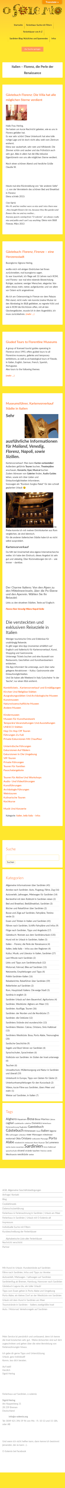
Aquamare (22, 1119)
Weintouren (10, 793)
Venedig (21, 609)
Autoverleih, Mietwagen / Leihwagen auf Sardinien (26, 1277)
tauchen (36, 1151)
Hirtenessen (30, 1131)
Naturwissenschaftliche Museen (21, 703)
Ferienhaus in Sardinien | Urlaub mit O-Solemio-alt (26, 1218)
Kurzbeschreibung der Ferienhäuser (19, 1232)
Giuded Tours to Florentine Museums (31, 342)
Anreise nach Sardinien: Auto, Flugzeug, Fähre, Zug (30, 890)
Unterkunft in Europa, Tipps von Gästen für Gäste (30, 1078)
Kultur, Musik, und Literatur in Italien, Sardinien (28, 953)
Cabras (52, 1119)
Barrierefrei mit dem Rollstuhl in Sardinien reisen (29, 899)
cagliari (10, 1123)
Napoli (35, 609)
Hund (38, 1131)
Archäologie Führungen (16, 789)
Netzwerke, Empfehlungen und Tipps (24, 972)
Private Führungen (13, 762)
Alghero (11, 1119)
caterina (27, 1123)
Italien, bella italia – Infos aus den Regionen (26, 949)
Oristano (26, 1138)
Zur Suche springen (32, 49)
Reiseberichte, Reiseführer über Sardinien (26, 981)
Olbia (18, 1139)
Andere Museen (12, 708)
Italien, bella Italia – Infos (28, 816)
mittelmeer (48, 1135)
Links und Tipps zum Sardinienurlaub (23, 963)
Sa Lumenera (52, 1142)
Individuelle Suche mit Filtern (16, 1227)
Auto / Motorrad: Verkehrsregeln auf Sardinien (24, 1309)
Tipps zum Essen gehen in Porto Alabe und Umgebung (28, 1291)
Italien (45, 1130)
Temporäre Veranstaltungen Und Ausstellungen (29, 723)
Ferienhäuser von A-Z (32, 32)
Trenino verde (46, 1151)
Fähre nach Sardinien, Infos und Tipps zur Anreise (26, 1272)
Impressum (7, 1222)
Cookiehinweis (9, 1204)
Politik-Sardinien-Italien (17, 977)
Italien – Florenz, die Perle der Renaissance (26, 944)
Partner (5, 1247)
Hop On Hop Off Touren (16, 731)
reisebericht (19, 1143)
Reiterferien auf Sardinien (18, 986)
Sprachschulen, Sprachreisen (20, 1053)
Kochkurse (9, 801)
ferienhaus (46, 1123)
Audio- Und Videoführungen (19, 781)
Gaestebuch (36, 1126)
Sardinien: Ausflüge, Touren (19, 1009)
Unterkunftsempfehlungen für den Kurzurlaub (28, 1083)
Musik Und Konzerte (14, 808)
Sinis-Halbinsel (49, 1147)
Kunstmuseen (11, 700)
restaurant (29, 1143)
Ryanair (41, 1143)
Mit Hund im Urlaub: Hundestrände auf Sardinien (26, 1268)
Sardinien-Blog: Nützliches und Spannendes (29, 39)
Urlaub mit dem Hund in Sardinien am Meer (23, 1300)
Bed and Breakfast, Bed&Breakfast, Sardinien (27, 904)
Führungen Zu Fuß (13, 735)
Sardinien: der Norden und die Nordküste (26, 1013)
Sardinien (33, 1146)
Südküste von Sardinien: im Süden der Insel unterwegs (32, 1057)
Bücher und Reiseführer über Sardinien (25, 908)
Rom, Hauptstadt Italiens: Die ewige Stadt (26, 990)
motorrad (10, 1139)
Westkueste (11, 1154)
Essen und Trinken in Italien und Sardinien (26, 921)
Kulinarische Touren (14, 797)
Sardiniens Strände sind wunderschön (24, 1023)
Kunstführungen (12, 785)
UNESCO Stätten (13, 727)
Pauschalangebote (13, 770)
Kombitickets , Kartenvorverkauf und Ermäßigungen (32, 687)
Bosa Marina (42, 1119)
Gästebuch (15, 1130)
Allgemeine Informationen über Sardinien (26, 885)
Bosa (30, 1119)
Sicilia (41, 609)
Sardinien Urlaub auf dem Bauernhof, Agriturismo (30, 1000)
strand (20, 1150)
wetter (31, 1155)
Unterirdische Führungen (17, 746)
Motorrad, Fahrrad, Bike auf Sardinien (24, 967)
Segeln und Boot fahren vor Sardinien (24, 1048)
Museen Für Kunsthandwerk (19, 719)
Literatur (22, 1135)
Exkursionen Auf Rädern (16, 750)
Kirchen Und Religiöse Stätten (19, 692)
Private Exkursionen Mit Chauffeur (22, 739)
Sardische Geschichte (16, 1044)
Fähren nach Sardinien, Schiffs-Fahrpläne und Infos (30, 926)
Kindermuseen (11, 715)
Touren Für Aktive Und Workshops (22, 777)
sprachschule (11, 1151)
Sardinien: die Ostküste (17, 1018)
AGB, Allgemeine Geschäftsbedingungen (21, 1190)
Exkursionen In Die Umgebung (20, 754)
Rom (15, 609)
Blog (4, 1199)
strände (28, 1151)
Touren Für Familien (14, 766)
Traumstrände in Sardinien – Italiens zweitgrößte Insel (28, 1305)
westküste (22, 1154)
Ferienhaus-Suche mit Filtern (39, 25)
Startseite (18, 25)
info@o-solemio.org (18, 1417)
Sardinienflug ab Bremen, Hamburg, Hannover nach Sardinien (32, 1282)
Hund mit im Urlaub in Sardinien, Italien (25, 940)
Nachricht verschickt (12, 1242)
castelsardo (19, 1123)
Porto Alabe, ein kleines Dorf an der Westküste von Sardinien (32, 1296)
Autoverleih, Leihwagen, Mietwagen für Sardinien (29, 895)
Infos (53, 39)
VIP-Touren (9, 758)
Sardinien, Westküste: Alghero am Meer (25, 1004)
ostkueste (36, 1139)
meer (29, 1135)
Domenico (37, 1123)
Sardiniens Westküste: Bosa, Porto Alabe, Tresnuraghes (32, 1035)
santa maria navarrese (15, 1147)
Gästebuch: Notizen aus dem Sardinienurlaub (28, 935)
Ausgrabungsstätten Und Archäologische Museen (30, 695)
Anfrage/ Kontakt (10, 1195)
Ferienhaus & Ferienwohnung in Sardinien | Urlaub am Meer (31, 1213)
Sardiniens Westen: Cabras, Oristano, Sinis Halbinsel (31, 1027)
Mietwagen (37, 1135)
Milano (29, 609)
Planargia (44, 1139)
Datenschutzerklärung (13, 1209)
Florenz (9, 609)
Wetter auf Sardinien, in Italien (20, 1095)
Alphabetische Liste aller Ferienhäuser (24, 1239)
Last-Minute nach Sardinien (19, 958)
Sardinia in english (14, 995)
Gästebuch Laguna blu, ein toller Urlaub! (21, 1286)
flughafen (23, 1127)
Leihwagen (13, 1135)
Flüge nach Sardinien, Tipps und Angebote (26, 930)
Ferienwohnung (12, 1127)
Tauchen (10, 1065)
